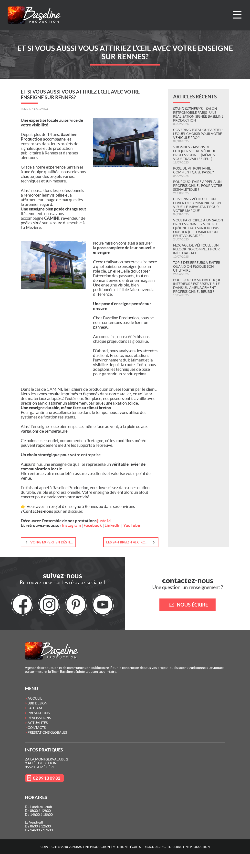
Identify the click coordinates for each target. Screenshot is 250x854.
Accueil (35, 698)
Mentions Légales (127, 846)
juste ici (104, 520)
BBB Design (37, 703)
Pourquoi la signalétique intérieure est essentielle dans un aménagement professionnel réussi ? (197, 286)
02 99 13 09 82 (46, 778)
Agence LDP (164, 846)
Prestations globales (47, 732)
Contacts (37, 728)
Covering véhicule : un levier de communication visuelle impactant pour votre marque (197, 205)
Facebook (92, 525)
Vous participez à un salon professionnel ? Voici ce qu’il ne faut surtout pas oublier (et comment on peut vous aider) (198, 228)
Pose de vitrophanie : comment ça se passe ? (193, 170)
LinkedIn (112, 525)
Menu (237, 15)
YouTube (131, 525)
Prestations (39, 713)
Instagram (71, 525)
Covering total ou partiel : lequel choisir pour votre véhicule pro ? (198, 134)
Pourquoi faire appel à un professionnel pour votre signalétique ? (197, 185)
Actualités (38, 723)
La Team (35, 708)
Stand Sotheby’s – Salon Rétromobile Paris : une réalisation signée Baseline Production (198, 114)
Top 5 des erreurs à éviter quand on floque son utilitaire (196, 266)
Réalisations (39, 718)
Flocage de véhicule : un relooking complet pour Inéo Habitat (196, 249)
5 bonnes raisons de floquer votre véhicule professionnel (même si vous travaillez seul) (195, 153)
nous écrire (192, 604)
